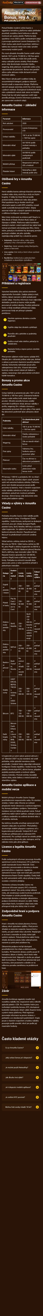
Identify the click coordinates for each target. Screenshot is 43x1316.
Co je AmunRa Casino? (14, 1048)
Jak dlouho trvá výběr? (14, 1077)
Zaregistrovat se (33, 2)
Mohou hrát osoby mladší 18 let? (18, 1107)
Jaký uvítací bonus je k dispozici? (18, 1058)
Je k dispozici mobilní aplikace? (18, 1087)
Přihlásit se (18, 2)
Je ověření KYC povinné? (15, 1097)
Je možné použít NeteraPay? (16, 1067)
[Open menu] (39, 2)
